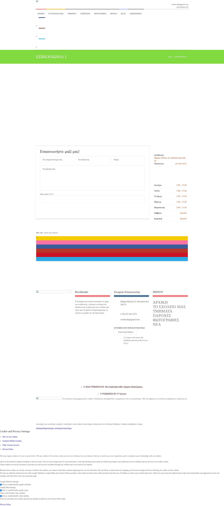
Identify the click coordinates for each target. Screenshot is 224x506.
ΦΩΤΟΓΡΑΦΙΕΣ (166, 320)
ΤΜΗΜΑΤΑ (162, 311)
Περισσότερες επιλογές (52, 428)
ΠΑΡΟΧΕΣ (162, 315)
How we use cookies (9, 437)
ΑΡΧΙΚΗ (160, 302)
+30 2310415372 (182, 7)
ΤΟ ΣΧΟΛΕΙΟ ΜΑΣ (169, 307)
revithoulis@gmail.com (179, 4)
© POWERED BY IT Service (113, 394)
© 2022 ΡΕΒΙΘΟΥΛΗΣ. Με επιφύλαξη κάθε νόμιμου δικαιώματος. (113, 387)
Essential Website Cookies (12, 441)
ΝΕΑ (157, 324)
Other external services (10, 445)
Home (170, 57)
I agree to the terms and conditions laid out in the (136, 340)
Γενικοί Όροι (67, 428)
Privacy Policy (7, 449)
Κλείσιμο (39, 428)
